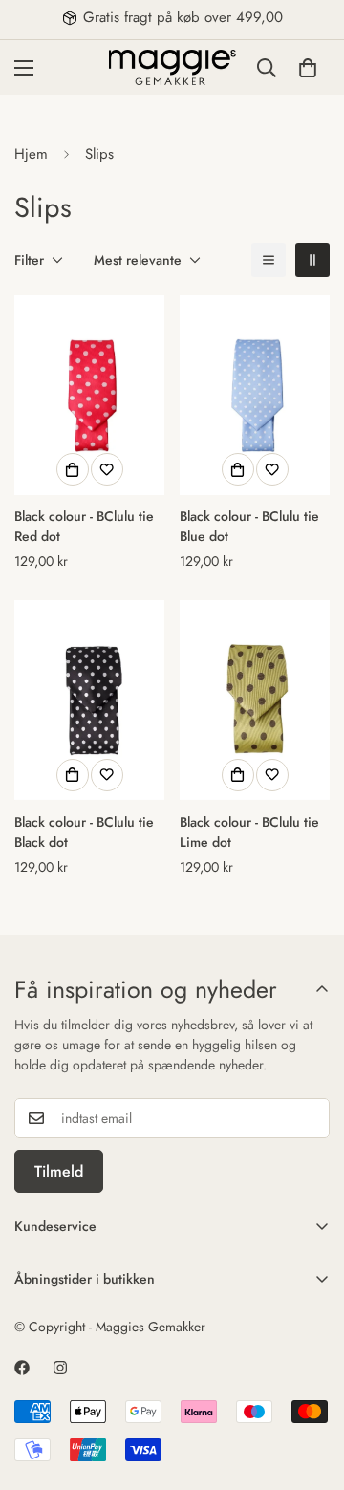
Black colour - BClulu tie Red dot (84, 526)
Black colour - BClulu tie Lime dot (249, 832)
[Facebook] (22, 1367)
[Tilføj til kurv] (72, 469)
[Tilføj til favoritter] (107, 469)
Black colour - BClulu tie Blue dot (249, 526)
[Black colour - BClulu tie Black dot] (89, 700)
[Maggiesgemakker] (172, 67)
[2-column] (312, 260)
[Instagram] (60, 1367)
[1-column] (268, 260)
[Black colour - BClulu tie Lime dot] (255, 700)
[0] (308, 67)
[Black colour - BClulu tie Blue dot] (255, 395)
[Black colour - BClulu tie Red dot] (89, 395)
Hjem (31, 153)
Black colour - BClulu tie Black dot (84, 832)
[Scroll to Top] (309, 1389)
